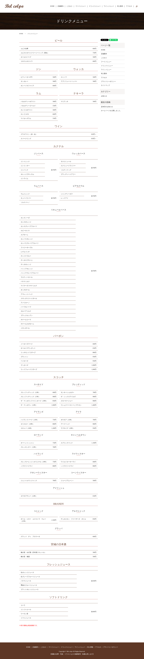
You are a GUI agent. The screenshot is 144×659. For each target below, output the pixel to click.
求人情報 (90, 647)
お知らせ (104, 96)
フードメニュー (80, 6)
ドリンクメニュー (95, 6)
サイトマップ (105, 85)
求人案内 (120, 6)
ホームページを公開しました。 (111, 110)
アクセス (129, 6)
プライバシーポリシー (108, 81)
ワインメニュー (109, 6)
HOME (52, 6)
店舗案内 (60, 6)
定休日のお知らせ (107, 106)
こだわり (69, 6)
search (136, 6)
